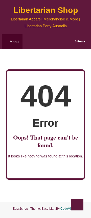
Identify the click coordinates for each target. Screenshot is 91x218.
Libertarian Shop (45, 10)
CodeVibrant (69, 208)
